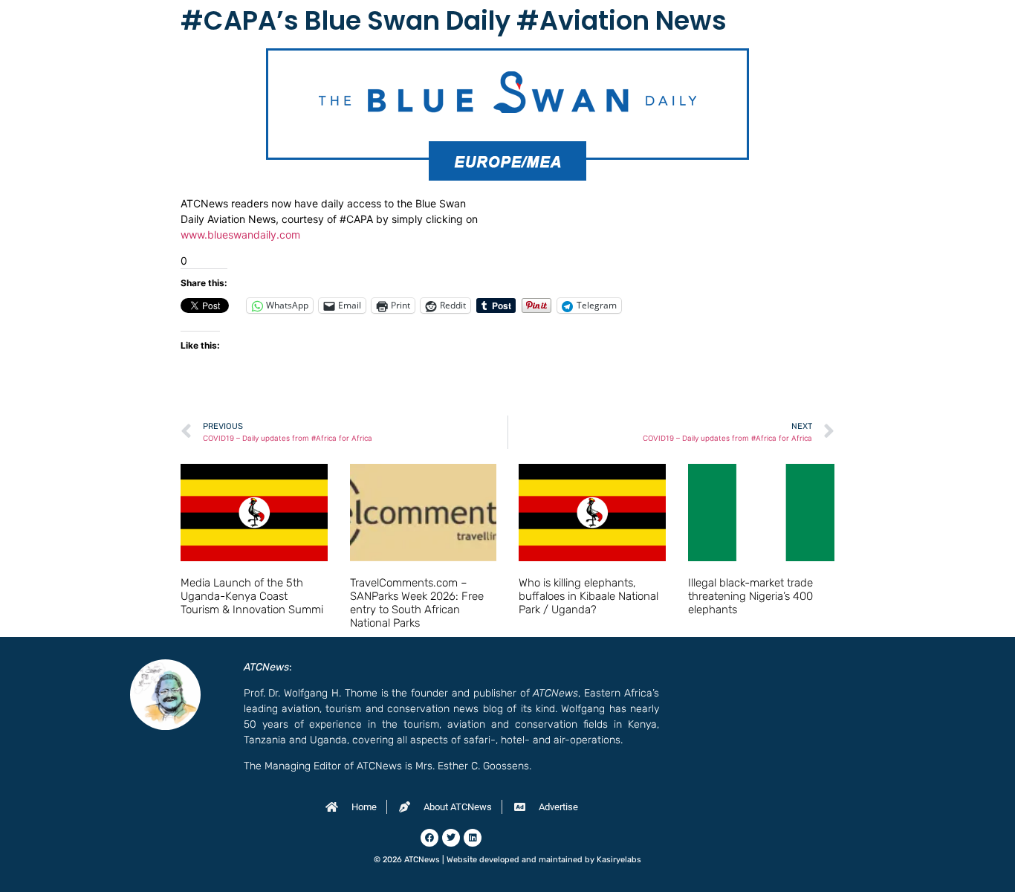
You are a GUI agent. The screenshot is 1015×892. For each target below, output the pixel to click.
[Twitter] (451, 838)
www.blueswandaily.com (240, 234)
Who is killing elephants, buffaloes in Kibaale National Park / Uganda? (588, 596)
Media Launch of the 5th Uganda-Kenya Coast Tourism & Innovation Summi (252, 596)
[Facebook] (429, 838)
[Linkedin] (472, 838)
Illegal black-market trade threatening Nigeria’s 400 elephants (750, 596)
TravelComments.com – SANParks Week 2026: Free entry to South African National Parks (417, 603)
